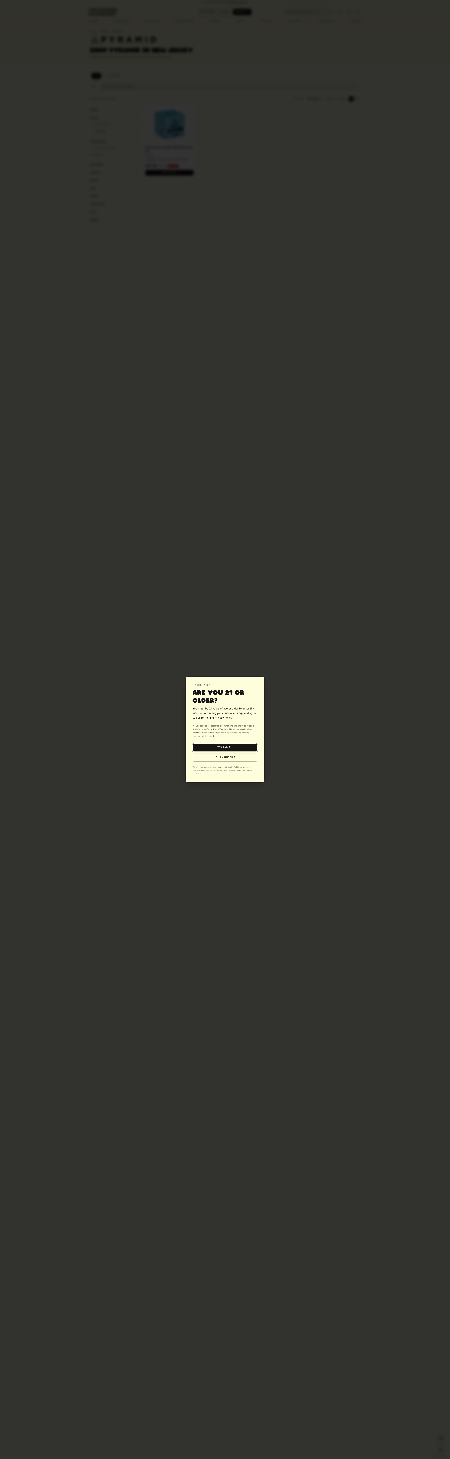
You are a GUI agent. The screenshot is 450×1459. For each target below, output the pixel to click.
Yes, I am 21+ (225, 747)
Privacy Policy (223, 718)
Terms (205, 718)
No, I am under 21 (225, 757)
